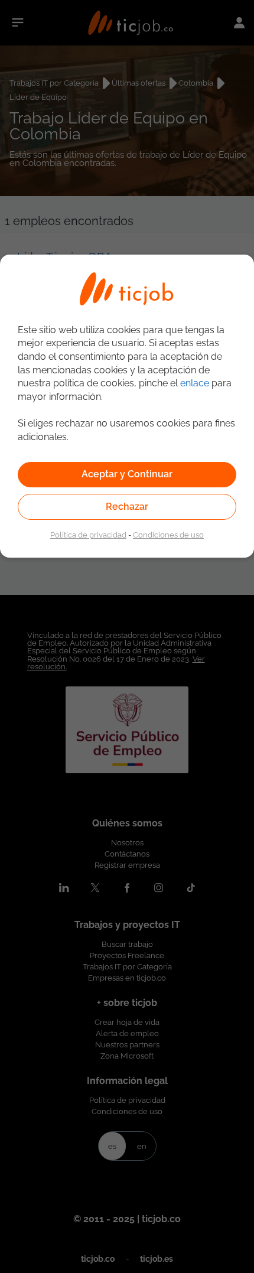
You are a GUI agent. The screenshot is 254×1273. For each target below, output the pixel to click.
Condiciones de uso (168, 534)
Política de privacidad (88, 534)
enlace (194, 383)
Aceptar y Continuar (127, 474)
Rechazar (127, 506)
